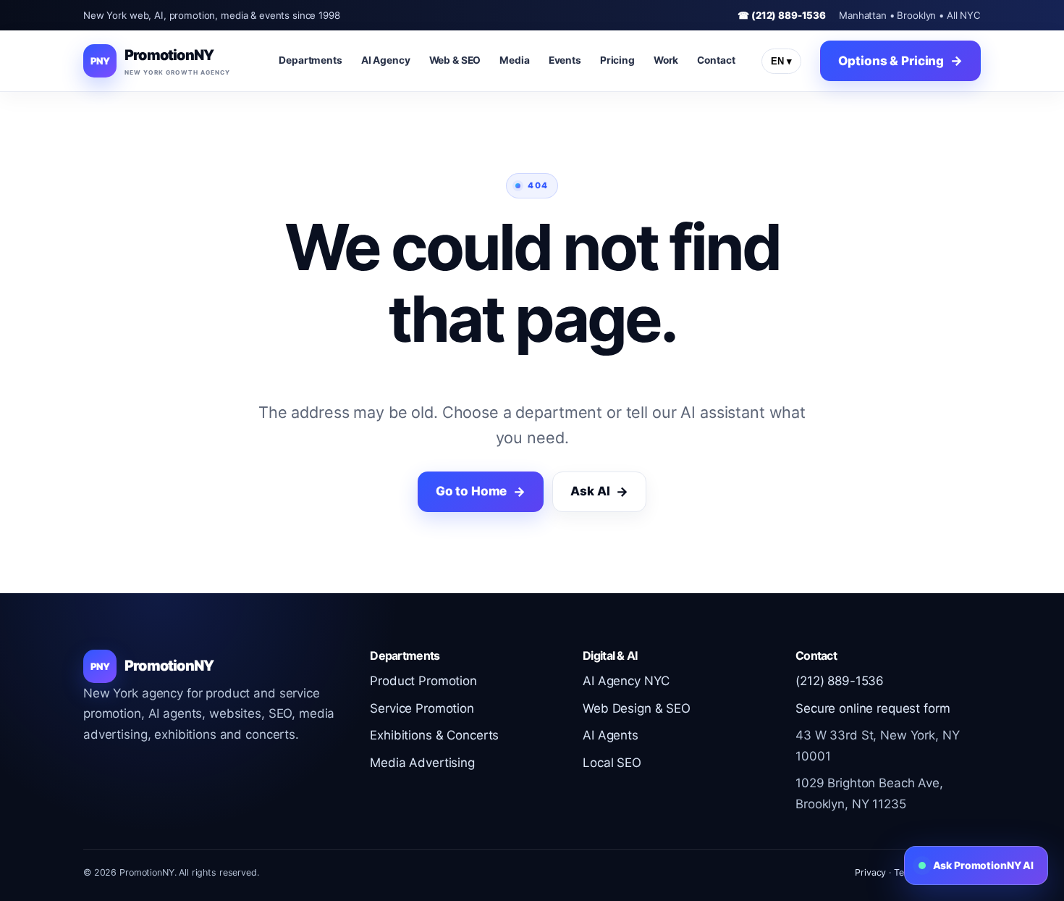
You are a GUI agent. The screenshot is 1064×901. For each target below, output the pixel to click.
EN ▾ (781, 61)
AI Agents (610, 735)
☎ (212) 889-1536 (782, 15)
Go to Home (471, 491)
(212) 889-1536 (839, 681)
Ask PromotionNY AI (983, 865)
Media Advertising (422, 762)
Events (565, 60)
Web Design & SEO (637, 708)
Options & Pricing (891, 61)
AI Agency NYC (626, 681)
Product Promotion (423, 681)
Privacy (870, 872)
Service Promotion (422, 708)
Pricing (617, 60)
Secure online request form (872, 708)
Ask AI (589, 491)
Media (514, 60)
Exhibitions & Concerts (434, 735)
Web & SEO (455, 60)
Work (666, 60)
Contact (716, 60)
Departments (310, 60)
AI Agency (385, 60)
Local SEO (612, 762)
